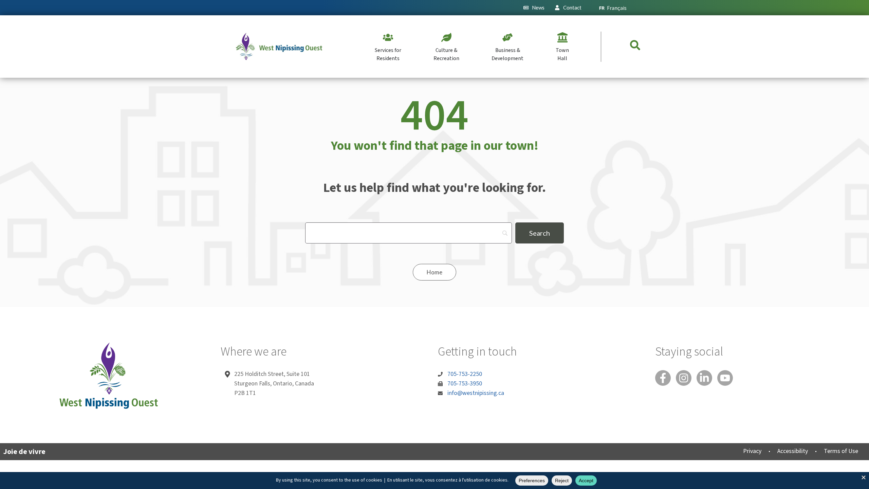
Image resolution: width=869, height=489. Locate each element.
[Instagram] (683, 378)
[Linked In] (704, 378)
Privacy (752, 451)
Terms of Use (841, 451)
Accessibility (792, 451)
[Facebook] (663, 378)
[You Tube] (725, 378)
